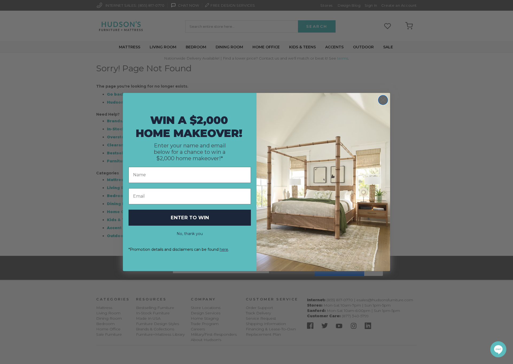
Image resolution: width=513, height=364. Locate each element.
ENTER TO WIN (190, 218)
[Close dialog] (383, 100)
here (224, 249)
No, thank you (190, 233)
